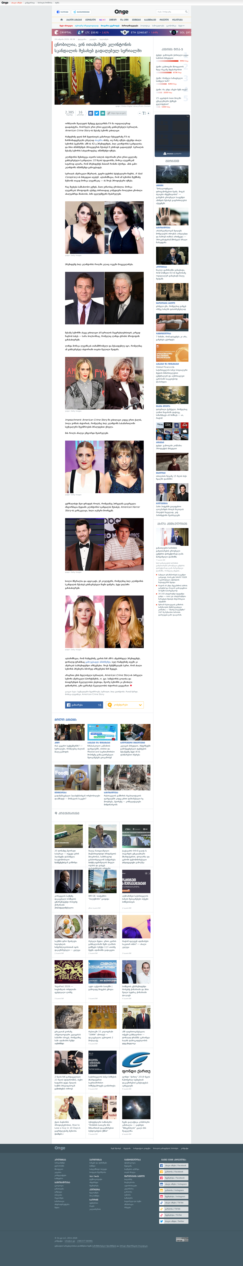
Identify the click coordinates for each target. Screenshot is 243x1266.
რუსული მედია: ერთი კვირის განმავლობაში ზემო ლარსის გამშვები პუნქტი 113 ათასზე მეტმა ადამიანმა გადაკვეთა (103, 934)
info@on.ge (70, 1241)
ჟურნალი (90, 20)
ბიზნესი (92, 1166)
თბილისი (58, 1195)
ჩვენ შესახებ (116, 1148)
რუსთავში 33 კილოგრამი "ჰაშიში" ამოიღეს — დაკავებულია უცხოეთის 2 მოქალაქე (103, 1025)
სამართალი (59, 1201)
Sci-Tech (94, 1176)
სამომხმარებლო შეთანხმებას (104, 1246)
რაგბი (91, 1206)
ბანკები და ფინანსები (98, 1163)
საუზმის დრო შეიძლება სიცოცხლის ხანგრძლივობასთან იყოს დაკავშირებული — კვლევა (69, 934)
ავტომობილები (130, 1186)
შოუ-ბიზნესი (94, 1196)
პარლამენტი (60, 1163)
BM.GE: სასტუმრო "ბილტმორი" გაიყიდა (103, 889)
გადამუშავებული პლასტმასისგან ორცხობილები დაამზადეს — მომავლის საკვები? (79, 782)
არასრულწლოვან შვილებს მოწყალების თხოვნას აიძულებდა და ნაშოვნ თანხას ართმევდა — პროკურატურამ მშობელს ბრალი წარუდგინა (172, 226)
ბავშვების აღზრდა (131, 1169)
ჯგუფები (64, 12)
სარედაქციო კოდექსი (141, 1148)
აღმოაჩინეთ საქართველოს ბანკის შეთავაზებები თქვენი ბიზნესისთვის (136, 889)
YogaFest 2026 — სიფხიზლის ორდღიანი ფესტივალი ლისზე (69, 980)
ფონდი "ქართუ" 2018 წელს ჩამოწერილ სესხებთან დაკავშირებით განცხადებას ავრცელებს (136, 1070)
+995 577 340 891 (85, 1241)
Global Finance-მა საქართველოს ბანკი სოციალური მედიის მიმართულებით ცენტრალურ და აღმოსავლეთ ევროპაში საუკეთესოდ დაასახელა (172, 363)
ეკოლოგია (59, 1186)
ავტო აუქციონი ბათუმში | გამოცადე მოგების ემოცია (103, 980)
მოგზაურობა (129, 1182)
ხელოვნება (104, 39)
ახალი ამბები (16, 3)
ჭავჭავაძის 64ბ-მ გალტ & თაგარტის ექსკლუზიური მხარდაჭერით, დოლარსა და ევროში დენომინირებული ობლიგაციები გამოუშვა (136, 844)
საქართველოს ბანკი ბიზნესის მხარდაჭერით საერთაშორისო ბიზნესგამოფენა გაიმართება (103, 1070)
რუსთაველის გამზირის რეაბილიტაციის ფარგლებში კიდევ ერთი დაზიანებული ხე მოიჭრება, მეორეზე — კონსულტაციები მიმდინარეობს (128, 785)
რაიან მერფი (132, 691)
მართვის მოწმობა (45, 3)
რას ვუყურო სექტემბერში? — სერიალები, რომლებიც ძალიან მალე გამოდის (71, 738)
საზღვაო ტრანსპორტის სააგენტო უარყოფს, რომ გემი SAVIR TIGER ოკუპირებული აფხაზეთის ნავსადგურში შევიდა (172, 579)
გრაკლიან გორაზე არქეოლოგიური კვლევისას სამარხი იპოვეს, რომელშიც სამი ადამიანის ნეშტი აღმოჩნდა (69, 1025)
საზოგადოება (158, 26)
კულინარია (129, 1189)
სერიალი (105, 691)
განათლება (59, 1189)
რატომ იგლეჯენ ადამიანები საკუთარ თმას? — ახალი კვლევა (136, 934)
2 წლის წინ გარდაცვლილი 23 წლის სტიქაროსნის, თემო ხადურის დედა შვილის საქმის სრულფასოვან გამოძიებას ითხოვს (69, 1070)
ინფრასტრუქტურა (62, 1204)
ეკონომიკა (171, 26)
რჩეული (164, 20)
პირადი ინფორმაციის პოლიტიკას (134, 1246)
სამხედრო (59, 1178)
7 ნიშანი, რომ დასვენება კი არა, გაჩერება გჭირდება (172, 327)
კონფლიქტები (60, 1175)
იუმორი (127, 1195)
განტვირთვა (30, 3)
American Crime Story (93, 694)
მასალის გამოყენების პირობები (165, 1148)
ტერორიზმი (59, 1166)
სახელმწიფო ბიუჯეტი (98, 1169)
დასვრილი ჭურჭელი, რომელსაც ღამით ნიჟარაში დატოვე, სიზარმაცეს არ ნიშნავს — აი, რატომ (172, 403)
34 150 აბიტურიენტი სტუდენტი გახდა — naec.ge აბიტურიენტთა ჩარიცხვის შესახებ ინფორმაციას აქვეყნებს (172, 598)
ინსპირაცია (128, 1204)
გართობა (128, 1192)
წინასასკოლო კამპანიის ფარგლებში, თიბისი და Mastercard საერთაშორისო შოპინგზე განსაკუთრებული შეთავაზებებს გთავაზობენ (103, 741)
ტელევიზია (82, 39)
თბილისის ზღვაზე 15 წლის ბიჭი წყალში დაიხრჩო (172, 466)
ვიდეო (113, 20)
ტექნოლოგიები (95, 1179)
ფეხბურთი (93, 1203)
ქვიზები (136, 20)
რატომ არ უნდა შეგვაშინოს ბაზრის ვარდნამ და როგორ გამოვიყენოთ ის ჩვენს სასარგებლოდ (172, 588)
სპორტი (93, 1200)
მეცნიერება (94, 1186)
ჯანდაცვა (58, 1192)
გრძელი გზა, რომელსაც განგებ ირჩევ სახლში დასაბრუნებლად (172, 297)
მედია (57, 1207)
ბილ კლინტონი (118, 691)
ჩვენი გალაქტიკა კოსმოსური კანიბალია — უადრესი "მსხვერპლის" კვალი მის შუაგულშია (136, 1115)
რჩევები (127, 1207)
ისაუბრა (99, 140)
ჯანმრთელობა (132, 1160)
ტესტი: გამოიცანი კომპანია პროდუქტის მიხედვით (172, 436)
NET (102, 20)
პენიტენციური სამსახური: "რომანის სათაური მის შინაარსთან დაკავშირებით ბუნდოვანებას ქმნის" (103, 1115)
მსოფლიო (59, 1169)
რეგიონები (59, 1198)
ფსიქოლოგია (130, 1163)
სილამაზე (128, 1179)
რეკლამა (177, 20)
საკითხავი (150, 20)
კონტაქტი (184, 1148)
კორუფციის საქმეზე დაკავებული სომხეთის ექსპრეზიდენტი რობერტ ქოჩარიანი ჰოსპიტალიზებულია (69, 889)
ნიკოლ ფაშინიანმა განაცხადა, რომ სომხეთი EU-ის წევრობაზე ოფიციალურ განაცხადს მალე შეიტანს (172, 263)
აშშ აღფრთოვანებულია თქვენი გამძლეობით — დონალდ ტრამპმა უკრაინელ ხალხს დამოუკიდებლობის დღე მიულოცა (136, 1025)
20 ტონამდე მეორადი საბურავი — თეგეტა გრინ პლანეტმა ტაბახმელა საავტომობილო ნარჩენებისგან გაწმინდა (69, 844)
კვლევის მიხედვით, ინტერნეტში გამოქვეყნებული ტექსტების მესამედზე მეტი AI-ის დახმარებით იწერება (136, 740)
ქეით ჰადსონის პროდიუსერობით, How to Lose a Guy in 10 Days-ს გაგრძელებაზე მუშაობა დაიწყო (69, 1115)
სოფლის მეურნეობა (97, 1172)
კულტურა (93, 39)
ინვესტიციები (82, 12)
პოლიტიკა (145, 26)
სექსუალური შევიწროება (88, 691)
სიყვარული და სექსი (132, 1201)
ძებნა (57, 3)
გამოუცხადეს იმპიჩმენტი (98, 662)
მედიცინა (128, 1166)
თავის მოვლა (129, 1172)
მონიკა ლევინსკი (73, 694)
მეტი (180, 26)
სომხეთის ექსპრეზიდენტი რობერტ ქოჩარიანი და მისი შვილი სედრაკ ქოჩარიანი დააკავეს (136, 980)
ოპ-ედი (124, 20)
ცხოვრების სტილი (134, 1176)
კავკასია (58, 1172)
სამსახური (128, 1198)
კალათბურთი (95, 1209)
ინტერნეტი (93, 1182)
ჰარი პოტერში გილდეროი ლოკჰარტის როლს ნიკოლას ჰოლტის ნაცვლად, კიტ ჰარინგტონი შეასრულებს (172, 500)
